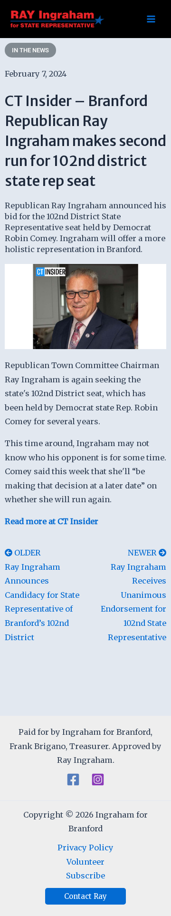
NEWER (143, 552)
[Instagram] (97, 779)
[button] (85, 896)
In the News (30, 50)
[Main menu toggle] (151, 19)
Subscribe (85, 875)
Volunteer (85, 862)
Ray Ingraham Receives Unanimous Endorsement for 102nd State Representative (133, 602)
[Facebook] (73, 779)
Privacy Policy (85, 847)
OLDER (27, 552)
